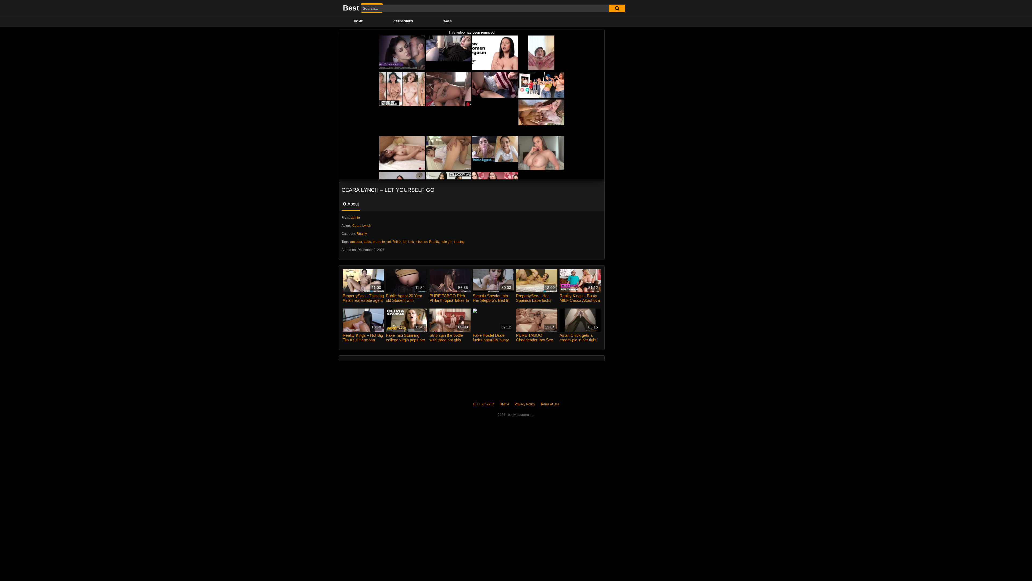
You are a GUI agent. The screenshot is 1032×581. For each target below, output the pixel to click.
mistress (421, 242)
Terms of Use (550, 404)
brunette (379, 242)
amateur (356, 242)
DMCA (504, 404)
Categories (403, 21)
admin (355, 217)
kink (411, 242)
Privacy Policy (525, 404)
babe (367, 242)
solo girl (446, 242)
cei (388, 242)
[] (617, 8)
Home (358, 21)
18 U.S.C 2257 (483, 404)
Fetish (396, 242)
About (353, 204)
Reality (362, 234)
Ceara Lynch (361, 226)
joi (404, 242)
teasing (459, 242)
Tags (447, 21)
